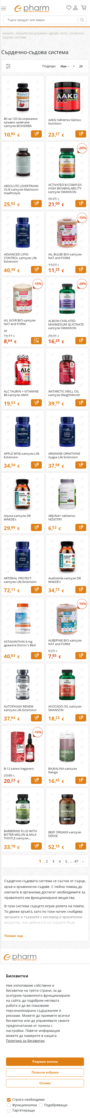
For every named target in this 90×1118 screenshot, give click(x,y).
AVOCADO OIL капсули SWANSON (64, 708)
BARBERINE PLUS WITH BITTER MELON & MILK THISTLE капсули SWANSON (20, 834)
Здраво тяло (58, 33)
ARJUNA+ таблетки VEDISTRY (61, 517)
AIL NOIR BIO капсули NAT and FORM (20, 322)
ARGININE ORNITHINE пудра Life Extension (64, 455)
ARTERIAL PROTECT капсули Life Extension (20, 580)
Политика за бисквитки (25, 1040)
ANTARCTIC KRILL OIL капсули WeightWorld (64, 393)
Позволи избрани (45, 1072)
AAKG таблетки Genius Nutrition (64, 121)
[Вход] (75, 9)
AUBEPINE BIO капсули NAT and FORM (65, 642)
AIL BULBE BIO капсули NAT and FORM (65, 256)
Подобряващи (55, 1105)
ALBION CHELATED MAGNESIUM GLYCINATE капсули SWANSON (66, 324)
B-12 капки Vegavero (19, 768)
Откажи (45, 1083)
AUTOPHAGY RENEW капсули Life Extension (20, 708)
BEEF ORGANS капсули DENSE (64, 834)
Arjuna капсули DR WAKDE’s (17, 517)
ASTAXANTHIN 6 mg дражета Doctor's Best (20, 643)
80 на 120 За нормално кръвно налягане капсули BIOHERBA (21, 122)
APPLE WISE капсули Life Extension (21, 455)
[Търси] (82, 20)
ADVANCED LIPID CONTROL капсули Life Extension (20, 258)
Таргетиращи (23, 1110)
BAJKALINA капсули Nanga (62, 770)
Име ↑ (64, 66)
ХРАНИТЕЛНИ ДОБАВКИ (31, 33)
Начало (8, 33)
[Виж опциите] (36, 340)
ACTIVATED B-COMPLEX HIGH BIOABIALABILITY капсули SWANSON (65, 188)
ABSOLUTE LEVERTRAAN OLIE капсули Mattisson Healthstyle (21, 189)
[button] (5, 8)
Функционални (24, 1105)
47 (76, 861)
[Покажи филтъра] (8, 66)
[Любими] (68, 8)
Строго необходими (28, 1099)
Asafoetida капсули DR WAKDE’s (64, 580)
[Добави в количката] (36, 134)
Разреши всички (45, 1061)
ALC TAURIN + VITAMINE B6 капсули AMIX (21, 393)
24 (81, 66)
